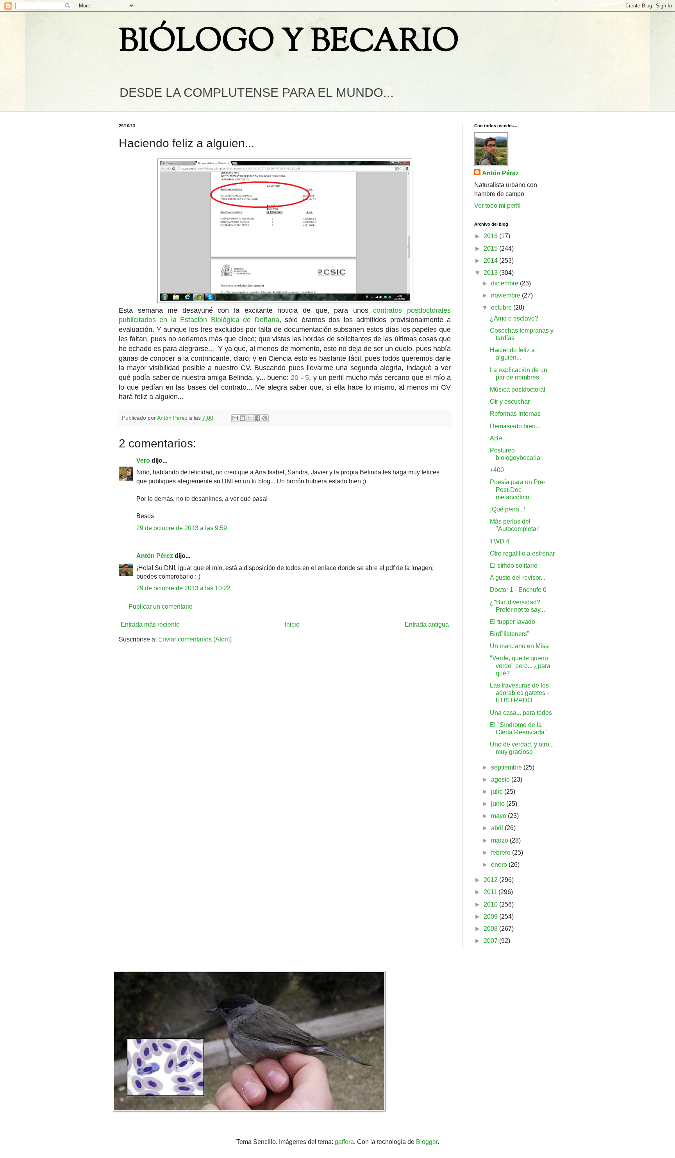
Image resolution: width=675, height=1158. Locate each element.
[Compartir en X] (250, 418)
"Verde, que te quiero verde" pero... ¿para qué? (520, 665)
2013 (491, 272)
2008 (491, 928)
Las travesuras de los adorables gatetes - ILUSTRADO (519, 693)
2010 (491, 904)
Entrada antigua (427, 624)
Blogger (427, 1141)
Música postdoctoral (517, 389)
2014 (491, 260)
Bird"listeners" (509, 634)
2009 (491, 916)
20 (294, 377)
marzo (500, 840)
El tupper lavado (512, 621)
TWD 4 (499, 541)
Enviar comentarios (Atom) (195, 639)
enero (500, 864)
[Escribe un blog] (242, 418)
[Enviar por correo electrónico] (235, 418)
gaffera (344, 1141)
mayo (499, 815)
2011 (491, 892)
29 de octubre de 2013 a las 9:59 (181, 528)
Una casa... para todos (521, 712)
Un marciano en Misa (519, 646)
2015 (491, 248)
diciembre (505, 283)
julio (497, 791)
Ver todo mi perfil (497, 205)
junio (498, 803)
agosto (501, 779)
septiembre (507, 767)
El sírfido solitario (514, 565)
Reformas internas (515, 413)
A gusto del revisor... (517, 577)
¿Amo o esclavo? (514, 318)
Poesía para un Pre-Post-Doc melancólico (517, 489)
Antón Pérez (154, 555)
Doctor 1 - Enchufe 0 (518, 589)
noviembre (506, 295)
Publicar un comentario (161, 606)
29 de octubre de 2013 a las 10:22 (183, 588)
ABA (496, 438)
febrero (501, 852)
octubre (502, 307)
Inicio (292, 624)
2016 (491, 236)
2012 (491, 880)
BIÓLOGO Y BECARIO (289, 42)
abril (498, 828)
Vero (143, 460)
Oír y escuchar (510, 401)
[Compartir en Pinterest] (265, 418)
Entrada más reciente (150, 624)
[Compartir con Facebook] (257, 418)
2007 (491, 940)
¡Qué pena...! (507, 509)
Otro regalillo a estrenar (522, 553)
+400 (497, 470)
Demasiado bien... (515, 426)
